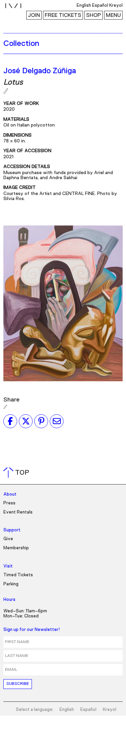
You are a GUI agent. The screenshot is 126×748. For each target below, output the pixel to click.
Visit (8, 566)
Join (34, 15)
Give (8, 539)
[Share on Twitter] (25, 421)
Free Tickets (63, 15)
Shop (93, 15)
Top (17, 472)
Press (9, 503)
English (66, 710)
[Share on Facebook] (10, 421)
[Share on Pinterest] (41, 421)
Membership (16, 548)
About (9, 494)
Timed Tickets (18, 575)
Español (88, 710)
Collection (21, 43)
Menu (113, 15)
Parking (10, 584)
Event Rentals (18, 512)
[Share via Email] (56, 421)
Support (11, 530)
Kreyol (109, 710)
